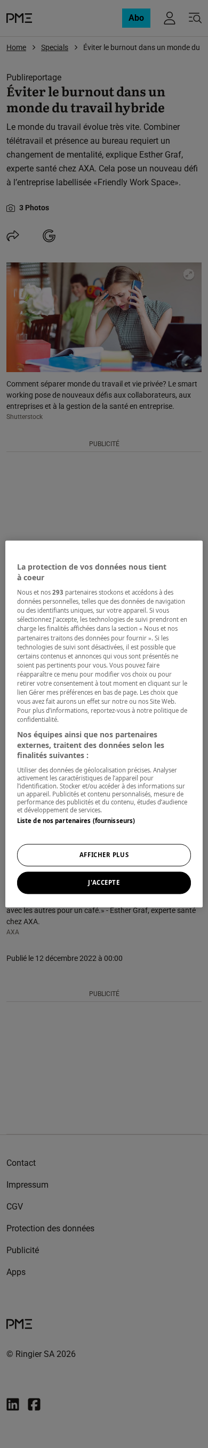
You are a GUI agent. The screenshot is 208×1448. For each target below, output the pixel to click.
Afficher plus (104, 855)
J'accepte (103, 883)
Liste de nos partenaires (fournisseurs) (76, 821)
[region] (104, 723)
